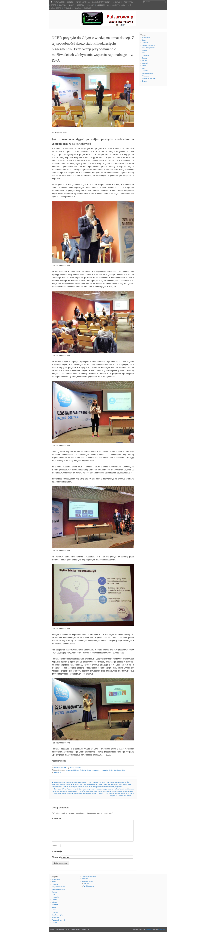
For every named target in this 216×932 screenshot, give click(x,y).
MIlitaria (144, 61)
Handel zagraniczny (101, 2)
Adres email (57, 851)
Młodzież (100, 5)
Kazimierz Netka (75, 768)
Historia (80, 5)
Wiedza (86, 883)
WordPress (149, 929)
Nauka (71, 5)
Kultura (62, 5)
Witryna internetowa (60, 857)
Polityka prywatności (89, 876)
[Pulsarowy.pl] (108, 26)
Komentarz (57, 818)
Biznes (70, 2)
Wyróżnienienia (89, 886)
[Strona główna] (51, 2)
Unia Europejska (83, 2)
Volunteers (56, 8)
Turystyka (128, 2)
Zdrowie (87, 8)
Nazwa (54, 846)
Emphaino (161, 929)
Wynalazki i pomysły (72, 8)
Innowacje (117, 2)
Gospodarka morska (116, 5)
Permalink (57, 772)
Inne (129, 5)
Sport (53, 5)
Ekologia (90, 5)
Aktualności (59, 2)
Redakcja (85, 879)
